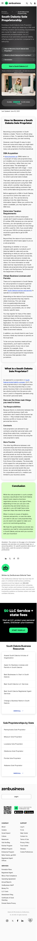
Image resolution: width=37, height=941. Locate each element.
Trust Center (24, 845)
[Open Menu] (2, 3)
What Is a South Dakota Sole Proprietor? (19, 55)
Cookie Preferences (26, 852)
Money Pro (5, 888)
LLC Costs (5, 891)
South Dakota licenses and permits (19, 290)
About (3, 827)
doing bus (8, 156)
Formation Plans (7, 869)
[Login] (35, 3)
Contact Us (23, 836)
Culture (4, 836)
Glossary (23, 849)
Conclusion (19, 59)
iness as (14, 156)
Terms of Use (24, 839)
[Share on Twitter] (11, 559)
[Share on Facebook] (15, 559)
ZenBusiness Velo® (8, 885)
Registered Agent (7, 872)
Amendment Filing (7, 894)
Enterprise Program (8, 852)
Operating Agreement (9, 879)
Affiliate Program (7, 849)
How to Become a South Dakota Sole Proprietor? (19, 50)
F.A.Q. (22, 830)
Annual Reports (6, 882)
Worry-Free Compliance (9, 876)
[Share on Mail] (19, 559)
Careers (4, 830)
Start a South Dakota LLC (18, 66)
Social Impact (6, 833)
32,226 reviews (25, 102)
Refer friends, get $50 (9, 855)
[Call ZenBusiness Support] (31, 4)
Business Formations (5, 12)
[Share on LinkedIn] (6, 559)
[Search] (27, 3)
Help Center (24, 833)
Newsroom (5, 839)
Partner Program (7, 845)
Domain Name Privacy (9, 903)
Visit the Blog (6, 842)
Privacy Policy (24, 842)
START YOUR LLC (18, 630)
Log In (16, 796)
